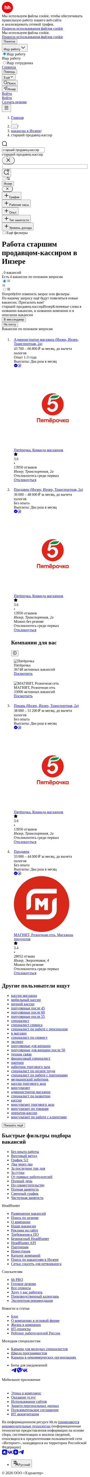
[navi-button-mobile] (6, 108)
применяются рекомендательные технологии (40, 1424)
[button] (7, 94)
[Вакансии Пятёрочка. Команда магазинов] (49, 408)
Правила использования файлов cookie (32, 37)
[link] (10, 83)
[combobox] (23, 149)
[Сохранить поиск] (6, 173)
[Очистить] (8, 160)
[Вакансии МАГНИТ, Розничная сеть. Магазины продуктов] (49, 904)
